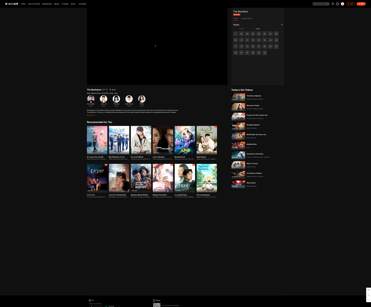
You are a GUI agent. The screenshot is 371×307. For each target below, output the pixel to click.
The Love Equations (203, 195)
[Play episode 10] (241, 40)
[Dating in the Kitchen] (163, 178)
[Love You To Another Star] (119, 178)
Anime (73, 4)
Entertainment (47, 4)
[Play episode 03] (247, 33)
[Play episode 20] (253, 46)
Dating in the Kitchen (160, 195)
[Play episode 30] (264, 52)
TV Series (65, 4)
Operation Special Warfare (139, 195)
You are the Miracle (137, 157)
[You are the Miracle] (141, 140)
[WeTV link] (11, 3)
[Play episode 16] (276, 40)
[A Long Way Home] (185, 178)
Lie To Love (91, 195)
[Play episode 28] (253, 52)
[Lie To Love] (97, 178)
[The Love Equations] (207, 178)
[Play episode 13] (258, 40)
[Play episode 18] (241, 46)
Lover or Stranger (158, 157)
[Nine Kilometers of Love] (119, 140)
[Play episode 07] (270, 33)
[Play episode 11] (247, 40)
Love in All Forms (34, 4)
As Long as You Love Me (95, 157)
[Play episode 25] (235, 52)
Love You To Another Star (117, 195)
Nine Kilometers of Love (117, 157)
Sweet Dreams (201, 157)
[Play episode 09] (235, 40)
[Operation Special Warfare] (141, 178)
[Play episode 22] (264, 46)
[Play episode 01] (235, 33)
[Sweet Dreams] (207, 140)
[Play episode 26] (241, 52)
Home (23, 4)
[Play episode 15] (270, 40)
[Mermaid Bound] (185, 140)
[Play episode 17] (235, 46)
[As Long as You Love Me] (97, 140)
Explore (83, 4)
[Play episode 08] (276, 33)
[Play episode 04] (253, 33)
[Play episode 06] (264, 33)
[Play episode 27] (247, 52)
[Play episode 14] (264, 40)
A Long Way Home (181, 195)
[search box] (328, 4)
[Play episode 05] (258, 33)
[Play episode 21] (258, 46)
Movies (56, 4)
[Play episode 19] (247, 46)
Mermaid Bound (180, 157)
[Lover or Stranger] (163, 140)
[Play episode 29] (258, 52)
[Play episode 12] (253, 40)
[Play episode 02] (241, 33)
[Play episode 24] (276, 46)
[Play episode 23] (270, 46)
